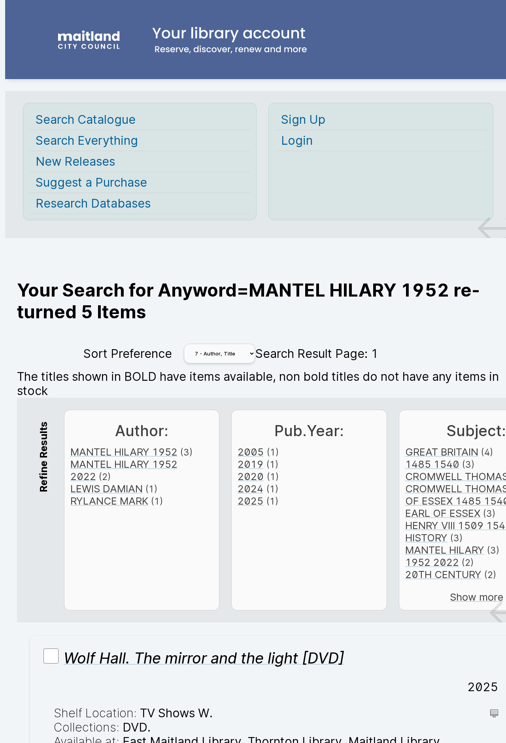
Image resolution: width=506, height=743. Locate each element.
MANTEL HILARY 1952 (123, 452)
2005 (251, 452)
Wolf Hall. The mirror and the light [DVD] (204, 658)
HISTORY (426, 537)
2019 (250, 464)
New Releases (75, 161)
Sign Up (303, 119)
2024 (250, 488)
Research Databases (93, 203)
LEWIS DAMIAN (106, 488)
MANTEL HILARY (444, 550)
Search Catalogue (86, 119)
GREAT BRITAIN (441, 452)
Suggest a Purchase (91, 182)
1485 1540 (432, 464)
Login (297, 140)
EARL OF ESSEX (442, 513)
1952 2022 (432, 562)
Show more (476, 597)
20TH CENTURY (443, 574)
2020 (251, 476)
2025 (250, 501)
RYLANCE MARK (109, 501)
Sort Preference (127, 353)
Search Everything (87, 140)
